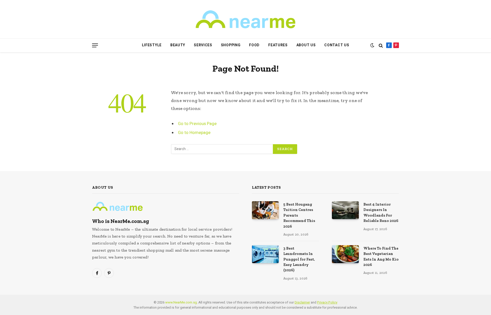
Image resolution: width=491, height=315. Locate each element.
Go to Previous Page (197, 124)
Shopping (231, 45)
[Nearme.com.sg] (245, 19)
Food (254, 45)
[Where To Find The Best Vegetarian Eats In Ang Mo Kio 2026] (345, 254)
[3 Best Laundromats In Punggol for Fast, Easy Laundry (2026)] (265, 254)
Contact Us (336, 45)
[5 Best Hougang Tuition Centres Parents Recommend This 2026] (265, 210)
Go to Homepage (194, 133)
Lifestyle (152, 45)
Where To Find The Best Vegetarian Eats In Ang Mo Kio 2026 (381, 256)
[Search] (381, 45)
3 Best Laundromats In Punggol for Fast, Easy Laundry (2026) (299, 259)
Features (278, 45)
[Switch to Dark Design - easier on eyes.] (372, 45)
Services (203, 45)
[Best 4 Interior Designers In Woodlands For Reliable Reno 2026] (345, 210)
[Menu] (95, 45)
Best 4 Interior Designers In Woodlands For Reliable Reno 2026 (380, 212)
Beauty (177, 45)
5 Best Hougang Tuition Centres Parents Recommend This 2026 (299, 215)
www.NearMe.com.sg (181, 302)
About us (306, 45)
